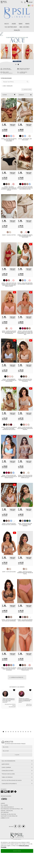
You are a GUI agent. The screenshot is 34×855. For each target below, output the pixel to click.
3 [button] (8, 731)
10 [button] (25, 731)
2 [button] (18, 64)
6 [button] (16, 731)
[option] (17, 49)
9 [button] (23, 731)
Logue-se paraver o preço (12, 125)
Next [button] (32, 709)
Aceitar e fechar (17, 850)
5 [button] (13, 731)
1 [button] (16, 64)
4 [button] (11, 731)
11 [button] (28, 731)
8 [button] (21, 731)
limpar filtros (27, 89)
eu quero (17, 754)
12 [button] (30, 731)
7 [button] (18, 731)
